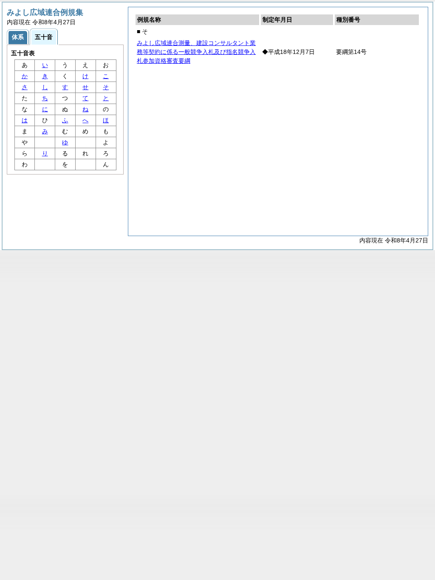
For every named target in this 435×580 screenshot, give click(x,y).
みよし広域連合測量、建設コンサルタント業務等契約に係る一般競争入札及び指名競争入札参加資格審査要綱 (196, 51)
